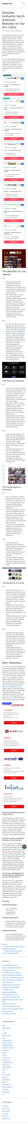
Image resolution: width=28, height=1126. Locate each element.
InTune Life (7, 4)
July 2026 (5, 1106)
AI (2, 1030)
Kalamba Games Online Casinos (11, 985)
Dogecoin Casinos (7, 1043)
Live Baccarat (6, 1060)
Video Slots (5, 1089)
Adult (3, 1025)
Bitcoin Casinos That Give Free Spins (12, 1008)
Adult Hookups (6, 1028)
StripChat (7, 738)
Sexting (4, 1082)
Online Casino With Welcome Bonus (12, 980)
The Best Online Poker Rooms (10, 987)
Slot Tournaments (7, 1087)
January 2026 (6, 1108)
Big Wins (4, 1033)
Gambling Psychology (8, 1047)
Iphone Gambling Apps (8, 970)
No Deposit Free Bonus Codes (10, 972)
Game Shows (6, 1050)
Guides (4, 1052)
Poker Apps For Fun (7, 982)
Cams (5, 944)
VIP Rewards (5, 1092)
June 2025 (5, 1113)
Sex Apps (5, 1077)
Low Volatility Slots (7, 1062)
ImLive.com (8, 794)
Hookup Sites (6, 1057)
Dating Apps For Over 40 (9, 1013)
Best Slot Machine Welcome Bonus (12, 975)
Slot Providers (6, 1084)
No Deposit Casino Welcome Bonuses (13, 977)
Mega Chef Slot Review (8, 1004)
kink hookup (5, 855)
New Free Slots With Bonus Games (12, 967)
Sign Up (14, 722)
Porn (3, 1072)
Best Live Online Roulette (9, 992)
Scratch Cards (6, 1074)
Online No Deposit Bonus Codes (11, 1006)
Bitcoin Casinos (6, 1035)
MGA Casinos (6, 1065)
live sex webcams (12, 697)
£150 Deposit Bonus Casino (10, 965)
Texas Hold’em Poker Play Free (11, 997)
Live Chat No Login (7, 1011)
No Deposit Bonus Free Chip (10, 994)
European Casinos (7, 1045)
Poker (3, 1070)
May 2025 (5, 1116)
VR (3, 1094)
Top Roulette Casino (8, 989)
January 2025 (6, 1118)
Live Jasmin (8, 710)
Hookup (4, 1055)
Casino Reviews (6, 1040)
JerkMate (7, 765)
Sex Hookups (6, 1079)
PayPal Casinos (6, 1067)
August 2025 (5, 1111)
